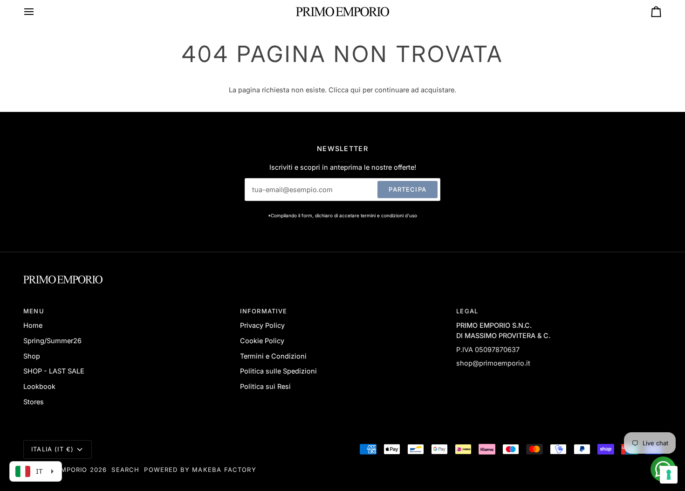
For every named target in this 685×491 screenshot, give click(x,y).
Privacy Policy (262, 325)
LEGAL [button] (467, 311)
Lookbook (39, 386)
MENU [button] (33, 311)
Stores (33, 402)
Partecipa (407, 189)
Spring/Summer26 (52, 341)
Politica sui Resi (265, 386)
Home (32, 325)
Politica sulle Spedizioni (278, 371)
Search (125, 469)
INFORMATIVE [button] (264, 311)
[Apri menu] (37, 11)
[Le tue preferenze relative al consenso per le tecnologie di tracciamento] (669, 475)
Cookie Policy (262, 341)
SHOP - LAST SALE (53, 371)
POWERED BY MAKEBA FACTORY (200, 469)
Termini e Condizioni (273, 356)
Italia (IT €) (52, 449)
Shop (31, 356)
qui (355, 90)
